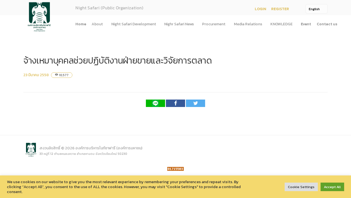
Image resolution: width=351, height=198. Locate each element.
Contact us (327, 24)
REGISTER (280, 9)
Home (80, 24)
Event (306, 24)
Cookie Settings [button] (301, 186)
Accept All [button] (332, 186)
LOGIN (260, 9)
